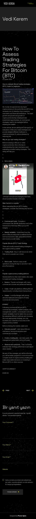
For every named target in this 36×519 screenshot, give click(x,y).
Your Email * (6, 457)
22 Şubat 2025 (7, 79)
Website (5, 469)
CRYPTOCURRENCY (9, 369)
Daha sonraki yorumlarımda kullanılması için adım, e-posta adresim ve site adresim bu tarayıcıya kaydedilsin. (19, 482)
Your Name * (6, 445)
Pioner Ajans (22, 516)
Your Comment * (8, 422)
